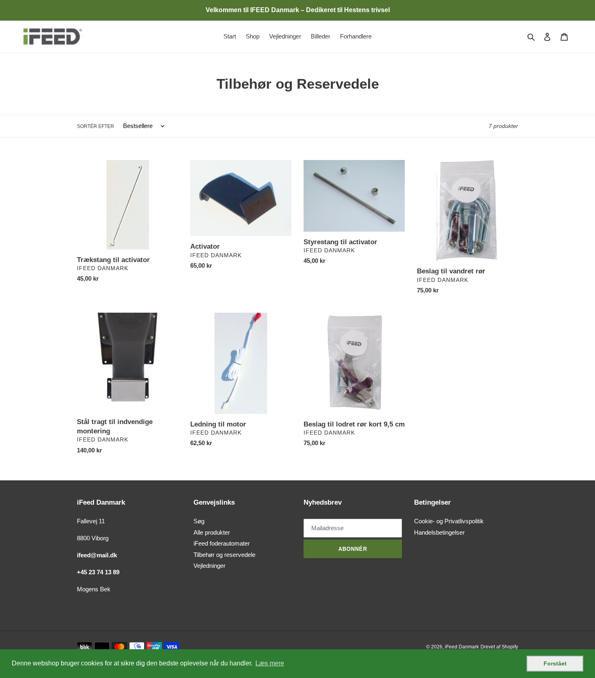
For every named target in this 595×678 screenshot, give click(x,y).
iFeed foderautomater (221, 543)
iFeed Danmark (462, 647)
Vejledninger (209, 565)
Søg (198, 521)
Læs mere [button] (269, 663)
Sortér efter (95, 126)
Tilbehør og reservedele (224, 554)
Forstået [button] (555, 663)
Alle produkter (211, 532)
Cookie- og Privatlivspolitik (449, 521)
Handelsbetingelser (439, 532)
